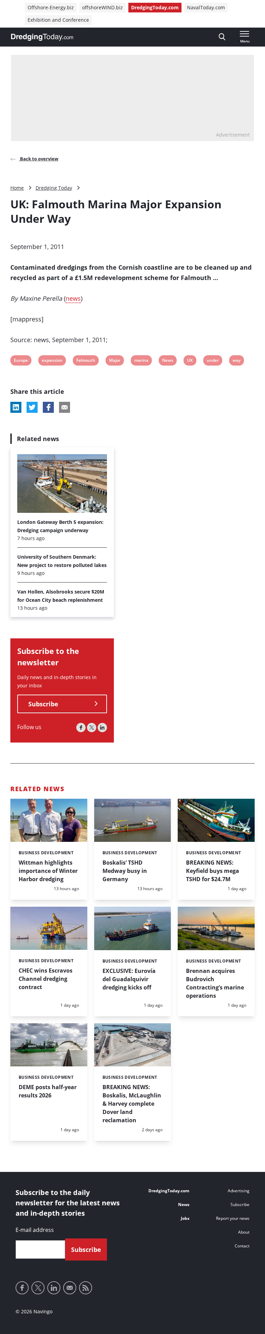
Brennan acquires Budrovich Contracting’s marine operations (215, 983)
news (73, 298)
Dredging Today (54, 188)
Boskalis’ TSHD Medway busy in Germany (124, 871)
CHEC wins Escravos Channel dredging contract (45, 979)
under (212, 361)
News (167, 361)
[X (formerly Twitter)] (91, 727)
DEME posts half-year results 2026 (48, 1091)
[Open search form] (222, 37)
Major (114, 361)
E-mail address (35, 1230)
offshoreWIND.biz (102, 7)
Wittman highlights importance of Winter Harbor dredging (48, 871)
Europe (20, 361)
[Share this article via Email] (64, 407)
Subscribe (43, 704)
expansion (51, 361)
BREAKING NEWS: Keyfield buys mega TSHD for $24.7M (212, 871)
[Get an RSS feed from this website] (85, 1287)
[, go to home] (42, 37)
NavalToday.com (206, 7)
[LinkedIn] (102, 727)
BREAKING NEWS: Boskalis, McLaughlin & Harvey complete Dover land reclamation (131, 1103)
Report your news (232, 1218)
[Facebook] (81, 727)
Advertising (238, 1191)
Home (17, 188)
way (237, 361)
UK (191, 361)
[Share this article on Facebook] (48, 407)
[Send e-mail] (69, 1287)
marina (141, 361)
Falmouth (85, 361)
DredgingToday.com (155, 7)
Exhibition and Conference (58, 20)
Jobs (185, 1218)
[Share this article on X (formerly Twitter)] (32, 407)
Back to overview (38, 159)
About (243, 1232)
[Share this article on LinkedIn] (15, 407)
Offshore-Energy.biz (51, 7)
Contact (242, 1246)
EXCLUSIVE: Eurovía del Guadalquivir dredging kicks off (129, 979)
